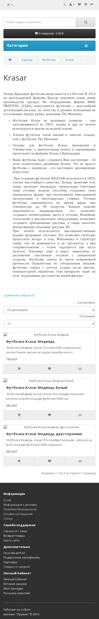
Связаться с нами (15, 531)
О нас (7, 500)
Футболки (49, 60)
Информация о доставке (20, 505)
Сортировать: (86, 303)
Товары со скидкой (16, 567)
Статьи (8, 519)
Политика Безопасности (20, 509)
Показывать (88, 316)
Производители (14, 553)
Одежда (26, 60)
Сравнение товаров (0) (19, 295)
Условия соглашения (17, 514)
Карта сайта (11, 540)
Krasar (70, 60)
